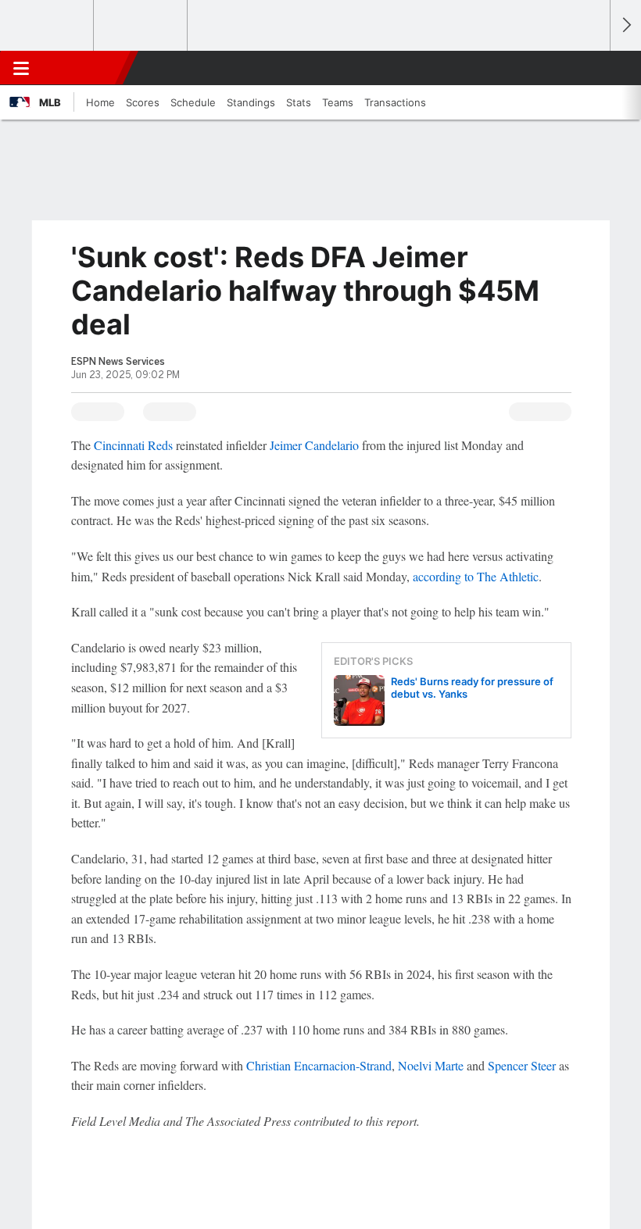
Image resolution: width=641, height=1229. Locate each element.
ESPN (83, 68)
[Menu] (21, 68)
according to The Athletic (476, 576)
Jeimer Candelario (314, 445)
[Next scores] (625, 25)
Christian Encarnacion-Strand (319, 1065)
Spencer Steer (522, 1065)
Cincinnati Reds (133, 445)
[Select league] (48, 26)
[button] (589, 68)
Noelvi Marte (431, 1065)
